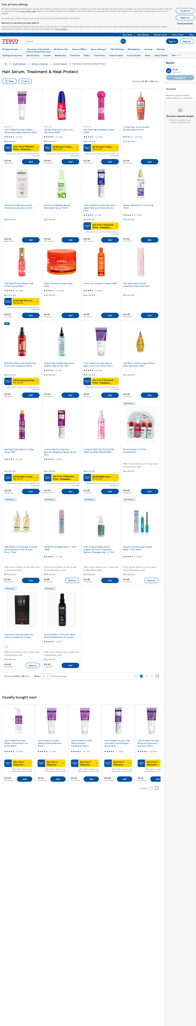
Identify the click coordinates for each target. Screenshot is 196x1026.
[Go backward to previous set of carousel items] (151, 788)
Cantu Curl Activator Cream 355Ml (100, 283)
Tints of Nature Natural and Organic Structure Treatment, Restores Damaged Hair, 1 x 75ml (98, 549)
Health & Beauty (19, 63)
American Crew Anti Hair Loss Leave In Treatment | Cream (18, 636)
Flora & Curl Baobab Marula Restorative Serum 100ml (57, 206)
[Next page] (157, 676)
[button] (127, 34)
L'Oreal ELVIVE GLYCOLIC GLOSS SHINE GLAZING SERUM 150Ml (98, 450)
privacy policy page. (27, 11)
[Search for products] (123, 41)
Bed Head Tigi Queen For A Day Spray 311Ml (19, 450)
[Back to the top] (99, 687)
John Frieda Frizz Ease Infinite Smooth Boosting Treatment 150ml (20, 131)
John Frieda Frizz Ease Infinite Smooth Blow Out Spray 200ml (16, 743)
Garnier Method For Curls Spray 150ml (138, 206)
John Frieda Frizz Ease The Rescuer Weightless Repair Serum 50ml (60, 452)
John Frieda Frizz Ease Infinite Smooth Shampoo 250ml (49, 743)
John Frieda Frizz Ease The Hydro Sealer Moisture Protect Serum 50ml (99, 208)
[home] (6, 64)
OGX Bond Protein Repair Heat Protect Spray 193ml (18, 284)
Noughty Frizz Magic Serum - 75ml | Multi (60, 548)
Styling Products (60, 63)
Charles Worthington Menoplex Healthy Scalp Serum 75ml (59, 364)
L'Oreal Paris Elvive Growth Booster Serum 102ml (136, 128)
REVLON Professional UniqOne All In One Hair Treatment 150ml (20, 364)
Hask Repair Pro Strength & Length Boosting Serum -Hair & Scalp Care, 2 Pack (20, 549)
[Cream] (6, 647)
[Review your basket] (168, 70)
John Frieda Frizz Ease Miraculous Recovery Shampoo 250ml (148, 743)
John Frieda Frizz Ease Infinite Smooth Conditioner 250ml (81, 743)
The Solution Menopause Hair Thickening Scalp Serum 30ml (18, 206)
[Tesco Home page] (10, 41)
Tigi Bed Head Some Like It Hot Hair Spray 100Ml (58, 131)
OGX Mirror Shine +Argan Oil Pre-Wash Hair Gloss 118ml (139, 364)
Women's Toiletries (40, 63)
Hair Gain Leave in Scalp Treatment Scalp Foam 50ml (136, 284)
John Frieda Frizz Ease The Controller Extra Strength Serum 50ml (117, 743)
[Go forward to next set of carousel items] (157, 788)
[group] (18, 744)
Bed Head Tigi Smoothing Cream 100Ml (98, 131)
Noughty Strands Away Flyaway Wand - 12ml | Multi (137, 548)
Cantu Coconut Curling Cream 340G (58, 284)
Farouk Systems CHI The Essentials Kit (134, 450)
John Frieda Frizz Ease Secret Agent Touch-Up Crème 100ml (98, 364)
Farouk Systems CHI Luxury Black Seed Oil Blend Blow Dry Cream (60, 636)
